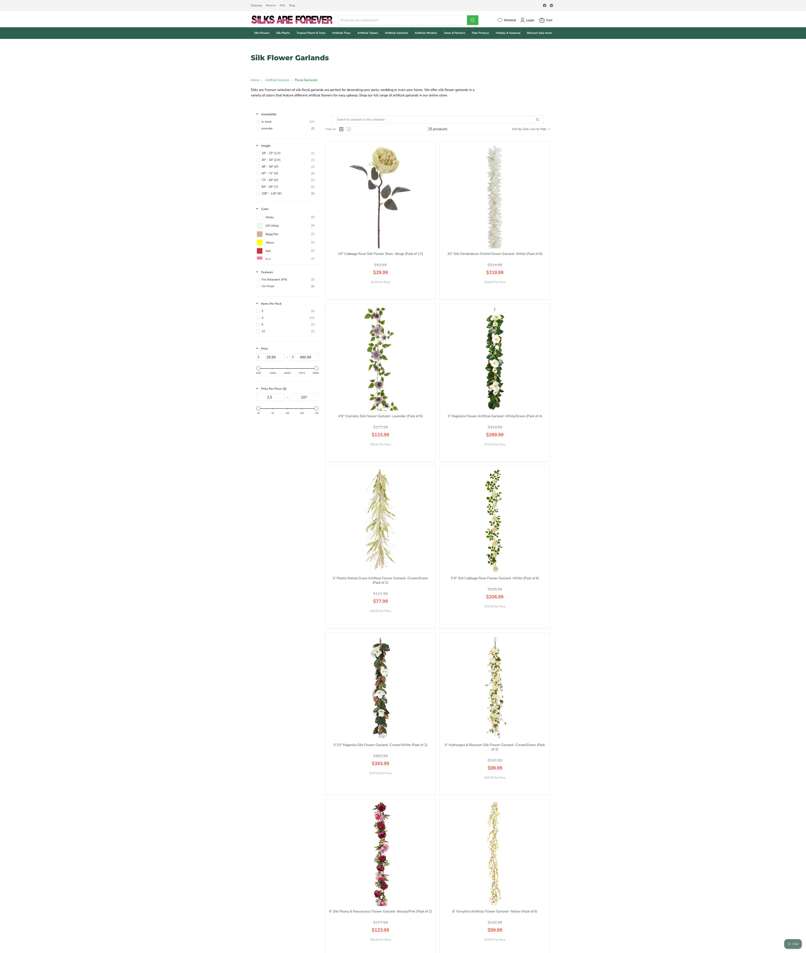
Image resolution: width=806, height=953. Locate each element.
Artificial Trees (341, 33)
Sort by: (529, 129)
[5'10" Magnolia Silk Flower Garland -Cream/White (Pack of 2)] (380, 687)
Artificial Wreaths (426, 33)
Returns (271, 5)
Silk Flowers (262, 33)
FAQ (282, 5)
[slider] (258, 368)
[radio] (341, 129)
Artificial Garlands (396, 33)
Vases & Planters (454, 33)
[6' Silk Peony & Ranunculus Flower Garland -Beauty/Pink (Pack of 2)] (380, 854)
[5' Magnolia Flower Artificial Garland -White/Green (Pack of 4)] (495, 359)
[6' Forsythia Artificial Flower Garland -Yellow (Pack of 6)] (495, 854)
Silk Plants (283, 33)
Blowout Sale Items (539, 33)
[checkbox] (287, 122)
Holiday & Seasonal (508, 33)
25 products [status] (437, 129)
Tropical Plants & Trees (311, 33)
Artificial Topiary (367, 33)
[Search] (472, 20)
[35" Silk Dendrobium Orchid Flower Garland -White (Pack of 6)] (495, 196)
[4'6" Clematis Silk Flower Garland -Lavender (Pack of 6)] (380, 359)
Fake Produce (480, 33)
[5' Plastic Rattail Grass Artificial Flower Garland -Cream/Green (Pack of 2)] (380, 521)
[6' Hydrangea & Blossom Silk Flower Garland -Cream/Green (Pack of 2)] (495, 687)
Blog (292, 5)
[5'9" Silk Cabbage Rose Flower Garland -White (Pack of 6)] (495, 521)
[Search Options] (542, 119)
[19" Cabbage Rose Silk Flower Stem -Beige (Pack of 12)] (380, 196)
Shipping (256, 5)
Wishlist (510, 20)
